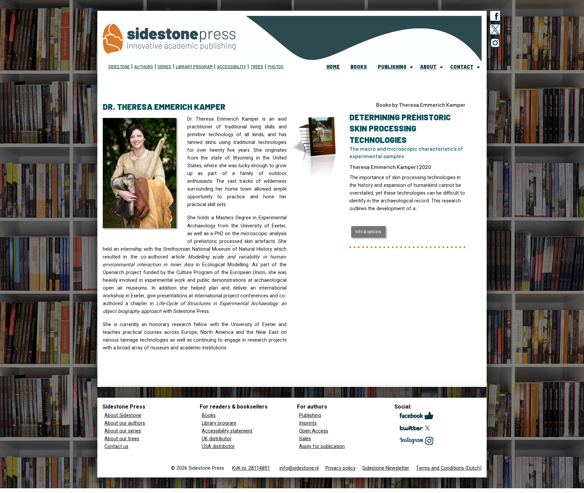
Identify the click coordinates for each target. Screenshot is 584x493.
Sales (305, 438)
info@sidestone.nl (299, 468)
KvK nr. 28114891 (251, 468)
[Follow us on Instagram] (495, 44)
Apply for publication (322, 446)
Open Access (313, 431)
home (333, 67)
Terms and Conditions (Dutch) (449, 468)
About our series (122, 431)
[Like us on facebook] (495, 17)
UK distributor (217, 438)
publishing (392, 67)
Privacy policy (340, 468)
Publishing (310, 415)
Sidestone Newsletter (385, 468)
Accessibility (231, 66)
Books (209, 415)
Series (164, 66)
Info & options (368, 232)
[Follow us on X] (495, 31)
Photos (276, 66)
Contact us (116, 446)
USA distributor (218, 446)
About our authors (124, 423)
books (358, 67)
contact (461, 67)
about (428, 67)
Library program (194, 66)
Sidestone (119, 66)
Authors (143, 66)
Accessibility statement (227, 431)
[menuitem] (333, 67)
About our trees (121, 438)
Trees (256, 66)
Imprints (308, 423)
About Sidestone (122, 415)
